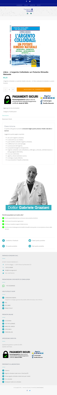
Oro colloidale (8, 379)
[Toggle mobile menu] (27, 13)
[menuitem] (19, 5)
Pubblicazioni (12, 111)
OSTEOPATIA (8, 320)
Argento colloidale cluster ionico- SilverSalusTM (16, 373)
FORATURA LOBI (9, 332)
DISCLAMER (7, 305)
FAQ (6, 302)
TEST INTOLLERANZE (10, 323)
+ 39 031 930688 (9, 267)
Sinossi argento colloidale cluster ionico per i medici (17, 376)
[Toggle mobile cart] (31, 13)
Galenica (7, 370)
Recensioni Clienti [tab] (7, 119)
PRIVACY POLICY (9, 308)
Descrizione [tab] (5, 115)
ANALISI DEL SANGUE (10, 326)
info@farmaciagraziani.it (11, 270)
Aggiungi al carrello (34, 89)
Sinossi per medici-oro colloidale (13, 382)
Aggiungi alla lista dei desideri (11, 108)
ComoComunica (40, 387)
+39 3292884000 (10, 286)
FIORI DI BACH (8, 329)
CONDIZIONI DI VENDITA (10, 297)
